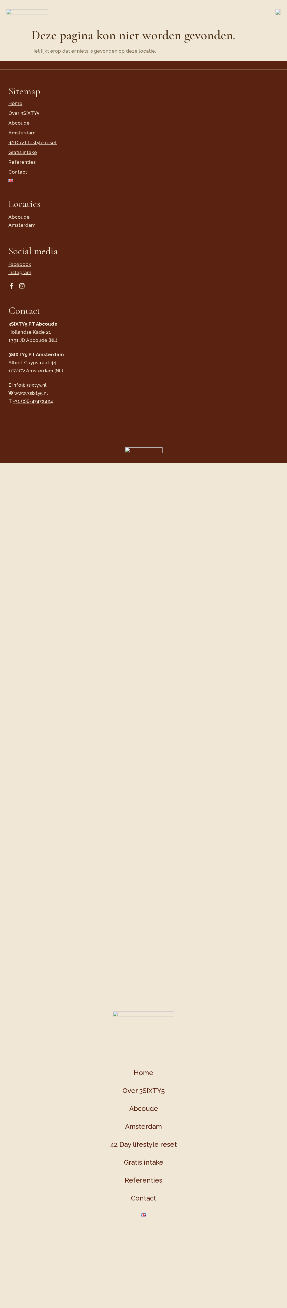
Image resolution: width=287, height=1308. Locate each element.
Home (15, 103)
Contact (17, 172)
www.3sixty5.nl (31, 393)
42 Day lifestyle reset (32, 142)
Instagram (19, 272)
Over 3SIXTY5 (23, 113)
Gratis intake (22, 152)
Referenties (22, 162)
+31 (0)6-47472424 (33, 401)
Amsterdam (22, 133)
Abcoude (19, 123)
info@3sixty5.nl (29, 385)
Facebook (19, 264)
